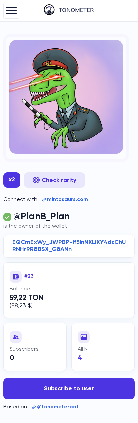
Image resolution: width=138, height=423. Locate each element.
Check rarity (59, 180)
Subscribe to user (69, 389)
